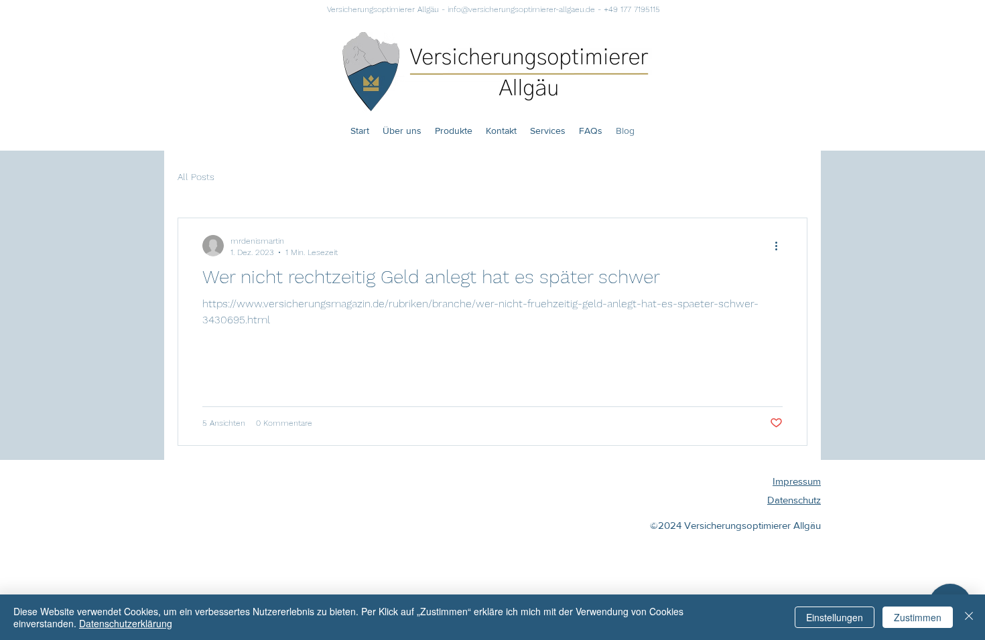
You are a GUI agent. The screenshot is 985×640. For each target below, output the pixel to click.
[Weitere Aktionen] (781, 246)
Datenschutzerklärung (125, 623)
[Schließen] (969, 617)
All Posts (196, 176)
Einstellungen (834, 617)
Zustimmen (917, 617)
